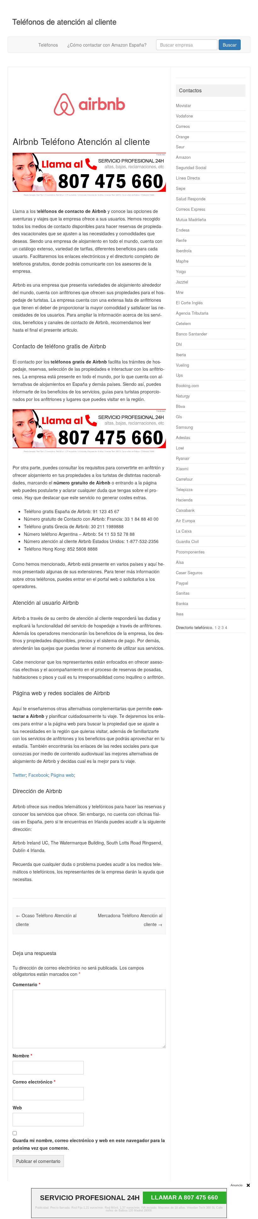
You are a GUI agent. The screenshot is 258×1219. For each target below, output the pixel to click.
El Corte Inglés (189, 303)
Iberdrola (184, 251)
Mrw (179, 292)
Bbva (180, 406)
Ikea (179, 614)
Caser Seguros (189, 572)
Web (17, 1107)
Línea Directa (188, 178)
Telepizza (184, 489)
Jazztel (182, 282)
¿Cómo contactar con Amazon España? (107, 45)
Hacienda (184, 500)
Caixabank (185, 510)
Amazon (183, 157)
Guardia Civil (187, 541)
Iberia (181, 355)
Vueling (182, 365)
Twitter (19, 775)
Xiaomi (182, 469)
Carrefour (184, 479)
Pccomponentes (190, 552)
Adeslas (183, 437)
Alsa (180, 562)
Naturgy (183, 396)
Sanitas (182, 593)
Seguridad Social (191, 167)
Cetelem (183, 323)
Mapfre (182, 261)
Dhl (179, 344)
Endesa (182, 230)
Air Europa (185, 521)
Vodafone (184, 116)
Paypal (182, 583)
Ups (179, 375)
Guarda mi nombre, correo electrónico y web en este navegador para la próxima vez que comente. (89, 1144)
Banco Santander (191, 334)
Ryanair (182, 458)
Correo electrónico (34, 1082)
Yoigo (181, 271)
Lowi (180, 448)
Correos (183, 126)
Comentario (26, 984)
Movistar (183, 105)
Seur (180, 147)
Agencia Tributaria (192, 313)
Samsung (184, 427)
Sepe (180, 188)
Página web (62, 775)
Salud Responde (190, 199)
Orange (182, 137)
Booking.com (187, 385)
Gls (179, 417)
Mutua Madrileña (191, 219)
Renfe (181, 240)
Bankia (182, 603)
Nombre (22, 1055)
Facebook (38, 775)
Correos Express (190, 209)
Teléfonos (48, 45)
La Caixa (184, 531)
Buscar (230, 45)
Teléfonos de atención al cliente (64, 21)
